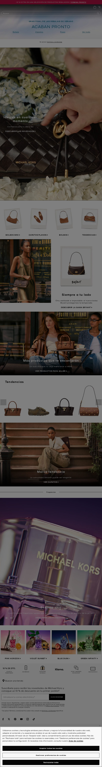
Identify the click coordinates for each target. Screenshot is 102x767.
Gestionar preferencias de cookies (51, 755)
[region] (51, 747)
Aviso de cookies (76, 741)
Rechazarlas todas (50, 762)
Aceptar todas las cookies (51, 748)
